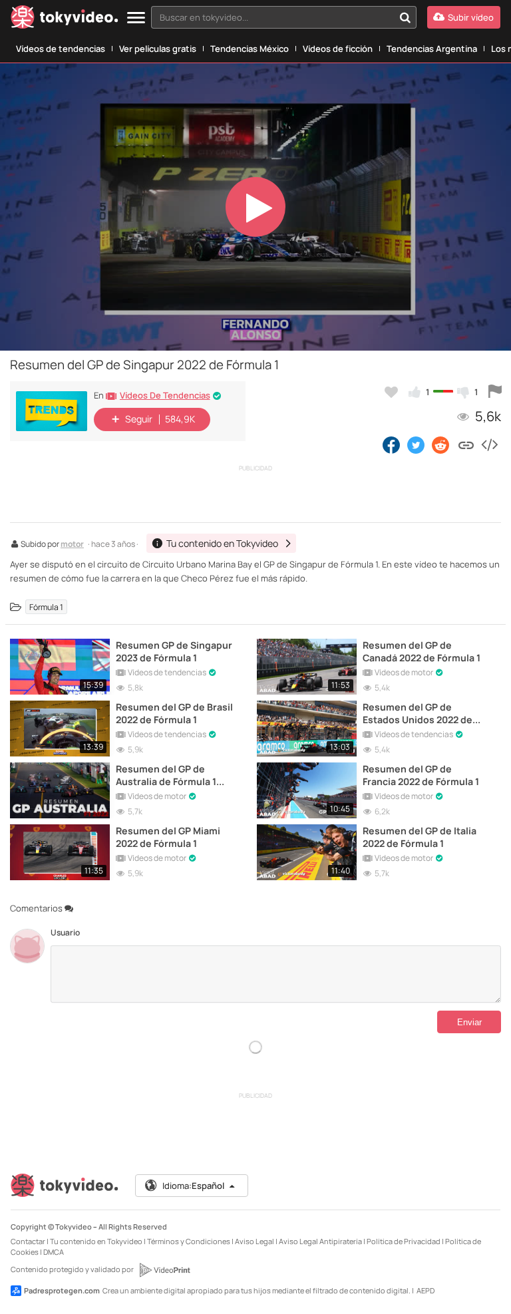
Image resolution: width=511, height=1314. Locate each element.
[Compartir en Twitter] (416, 444)
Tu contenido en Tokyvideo (96, 1241)
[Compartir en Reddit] (441, 444)
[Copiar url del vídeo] (466, 444)
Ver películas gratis (157, 49)
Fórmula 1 (46, 607)
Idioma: (193, 1186)
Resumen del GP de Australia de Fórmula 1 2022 (166, 775)
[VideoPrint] (164, 1270)
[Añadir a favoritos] (391, 392)
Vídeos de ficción (338, 49)
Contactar (28, 1241)
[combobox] (284, 17)
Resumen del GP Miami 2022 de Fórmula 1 (168, 837)
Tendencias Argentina (432, 49)
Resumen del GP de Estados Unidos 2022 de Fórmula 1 (417, 713)
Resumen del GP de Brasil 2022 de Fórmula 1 (174, 713)
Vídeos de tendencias (60, 49)
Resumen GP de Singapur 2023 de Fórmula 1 (174, 651)
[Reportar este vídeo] (495, 392)
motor (72, 545)
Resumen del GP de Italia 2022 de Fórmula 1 (419, 837)
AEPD (425, 1290)
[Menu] (136, 18)
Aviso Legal (254, 1241)
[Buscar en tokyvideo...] (405, 17)
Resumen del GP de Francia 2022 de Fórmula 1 (421, 775)
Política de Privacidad (403, 1241)
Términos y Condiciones (188, 1241)
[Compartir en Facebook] (391, 444)
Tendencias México (249, 49)
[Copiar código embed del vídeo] (489, 444)
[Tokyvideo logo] (64, 19)
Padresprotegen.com (62, 1290)
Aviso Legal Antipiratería (320, 1241)
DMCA (53, 1252)
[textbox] (272, 17)
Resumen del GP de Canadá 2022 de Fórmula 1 (421, 651)
